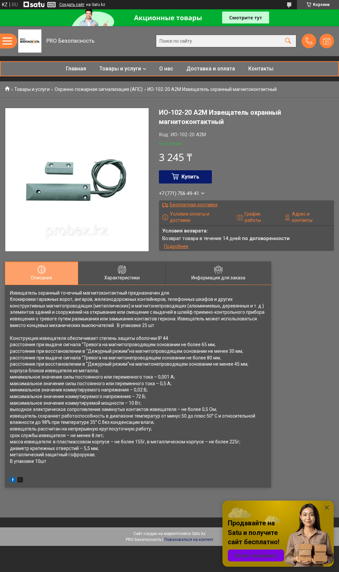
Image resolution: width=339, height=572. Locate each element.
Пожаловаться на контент (188, 539)
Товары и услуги (120, 68)
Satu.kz (199, 533)
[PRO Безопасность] (29, 41)
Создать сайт (71, 4)
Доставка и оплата (210, 68)
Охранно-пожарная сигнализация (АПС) (99, 89)
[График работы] (326, 41)
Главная (76, 68)
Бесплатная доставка (194, 204)
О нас (166, 68)
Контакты (260, 68)
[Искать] (288, 41)
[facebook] (13, 480)
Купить (190, 177)
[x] (20, 480)
